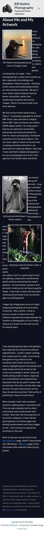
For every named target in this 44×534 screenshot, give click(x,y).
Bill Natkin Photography (23, 6)
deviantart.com (9, 440)
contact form (10, 510)
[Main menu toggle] (39, 8)
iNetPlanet (13, 525)
